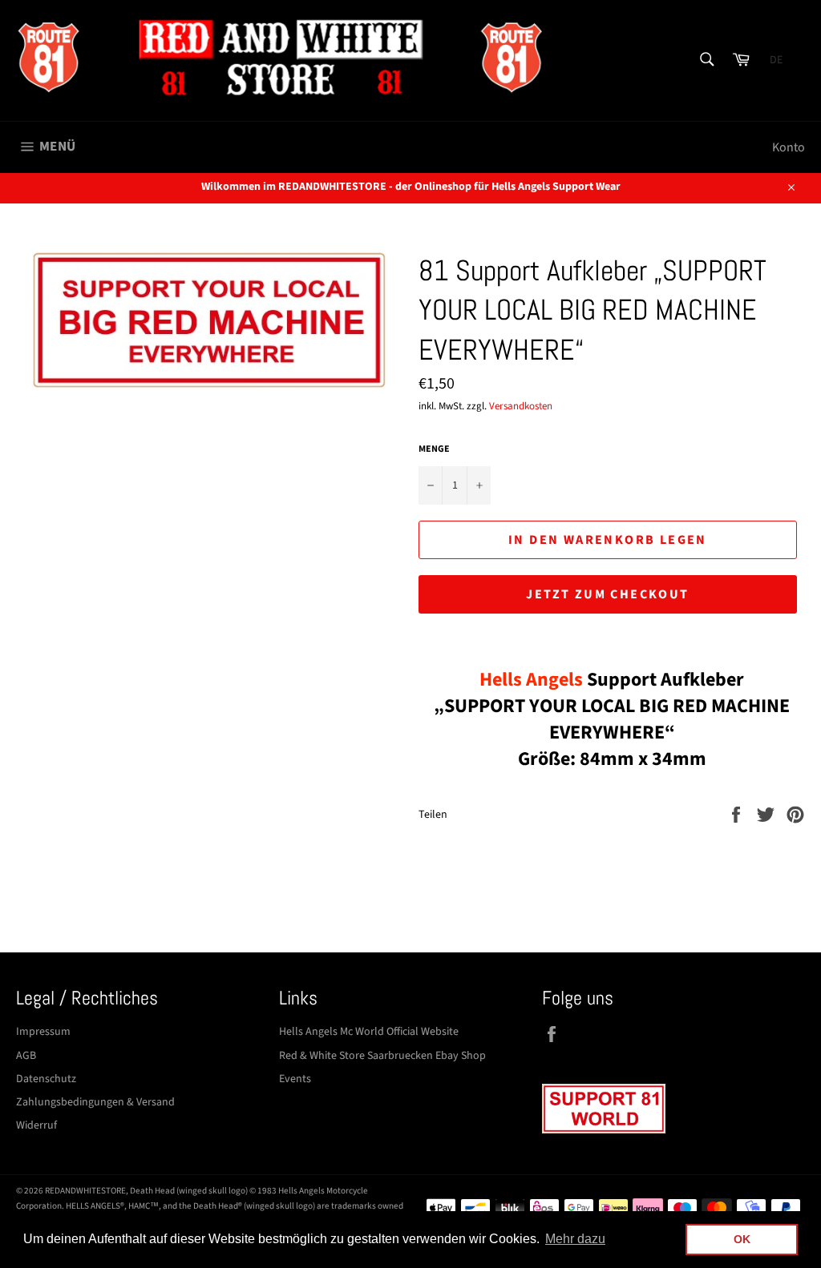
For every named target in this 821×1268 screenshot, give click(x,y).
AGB (26, 1056)
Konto (788, 147)
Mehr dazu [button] (575, 1239)
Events (295, 1079)
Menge (434, 449)
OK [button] (742, 1239)
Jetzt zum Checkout (607, 594)
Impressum (43, 1032)
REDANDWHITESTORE (85, 1191)
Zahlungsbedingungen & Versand (95, 1102)
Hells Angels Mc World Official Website (369, 1032)
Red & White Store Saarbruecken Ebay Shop (382, 1056)
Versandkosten (520, 406)
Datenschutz (46, 1079)
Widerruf (36, 1125)
